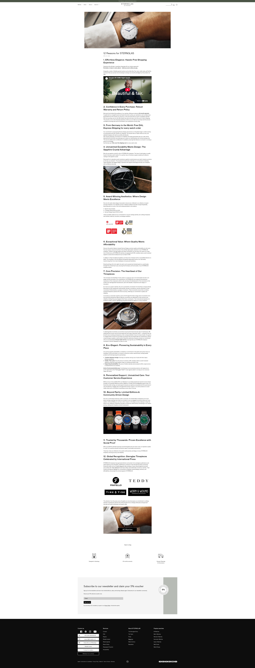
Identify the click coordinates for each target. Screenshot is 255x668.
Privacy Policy (138, 343)
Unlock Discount (137, 339)
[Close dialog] (146, 320)
